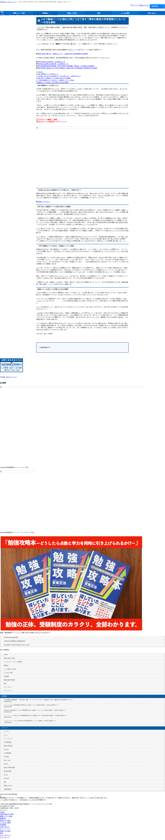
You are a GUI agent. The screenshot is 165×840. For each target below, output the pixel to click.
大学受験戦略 (7, 753)
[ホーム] (8, 2)
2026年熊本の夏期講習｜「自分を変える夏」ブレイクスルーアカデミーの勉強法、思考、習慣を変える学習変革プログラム (38, 699)
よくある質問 (125, 13)
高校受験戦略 (7, 789)
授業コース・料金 (19, 13)
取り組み (6, 749)
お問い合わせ (151, 13)
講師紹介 (45, 13)
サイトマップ (7, 690)
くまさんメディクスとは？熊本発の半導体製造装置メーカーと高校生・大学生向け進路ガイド (30, 720)
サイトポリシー (8, 687)
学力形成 (6, 756)
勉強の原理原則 (8, 746)
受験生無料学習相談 (9, 680)
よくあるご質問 (8, 672)
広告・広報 (7, 760)
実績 (98, 13)
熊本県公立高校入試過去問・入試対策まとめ (53, 64)
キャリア (6, 731)
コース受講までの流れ (10, 669)
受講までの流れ (72, 13)
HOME (6, 654)
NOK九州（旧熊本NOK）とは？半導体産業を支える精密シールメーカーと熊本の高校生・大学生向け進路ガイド (35, 710)
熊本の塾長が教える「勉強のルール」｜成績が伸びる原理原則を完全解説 (63, 54)
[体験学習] (157, 6)
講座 (5, 782)
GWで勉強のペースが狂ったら (47, 74)
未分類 (6, 764)
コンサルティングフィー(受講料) (13, 662)
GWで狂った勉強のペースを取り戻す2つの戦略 (53, 78)
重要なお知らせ (8, 785)
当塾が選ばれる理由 (9, 658)
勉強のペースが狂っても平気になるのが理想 (52, 82)
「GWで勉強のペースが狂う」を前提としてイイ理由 (55, 80)
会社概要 (6, 676)
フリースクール (8, 738)
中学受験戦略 (7, 742)
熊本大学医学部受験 (9, 767)
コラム (6, 735)
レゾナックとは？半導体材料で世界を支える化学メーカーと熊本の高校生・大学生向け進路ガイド (31, 705)
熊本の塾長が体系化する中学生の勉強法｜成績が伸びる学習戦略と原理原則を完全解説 (67, 68)
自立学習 (6, 778)
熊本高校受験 (7, 771)
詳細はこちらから (44, 202)
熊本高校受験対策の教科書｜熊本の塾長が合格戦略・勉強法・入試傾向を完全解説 (66, 66)
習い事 (6, 775)
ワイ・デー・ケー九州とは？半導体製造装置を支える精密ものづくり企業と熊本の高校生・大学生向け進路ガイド (35, 715)
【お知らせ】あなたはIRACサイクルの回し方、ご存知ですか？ (58, 76)
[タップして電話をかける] (139, 5)
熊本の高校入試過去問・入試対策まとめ (51, 62)
